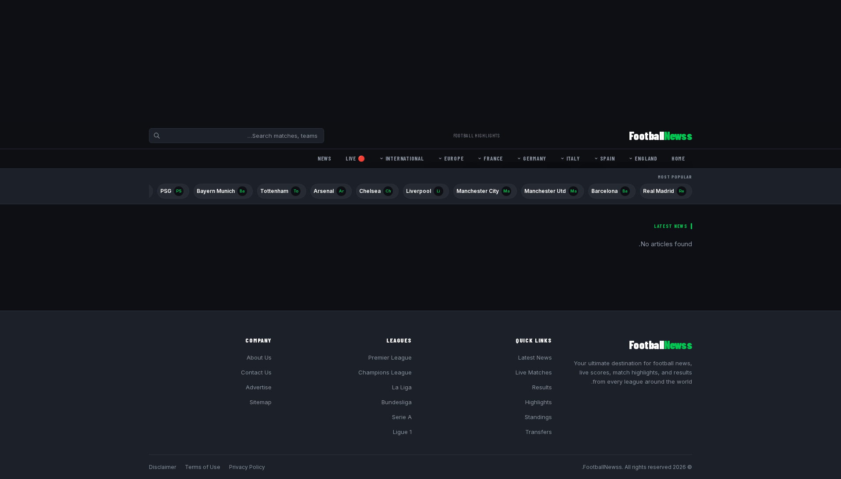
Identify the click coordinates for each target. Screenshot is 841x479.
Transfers (538, 431)
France (493, 158)
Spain (607, 158)
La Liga (402, 387)
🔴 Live (355, 158)
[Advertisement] (578, 61)
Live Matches (534, 372)
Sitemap (261, 402)
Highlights (538, 402)
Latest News (535, 357)
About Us (259, 357)
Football (660, 135)
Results (542, 387)
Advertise (259, 387)
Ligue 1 (402, 431)
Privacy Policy (247, 467)
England (646, 158)
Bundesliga (397, 402)
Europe (454, 158)
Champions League (385, 372)
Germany (534, 158)
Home (678, 158)
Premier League (390, 357)
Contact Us (256, 372)
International (404, 158)
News (325, 158)
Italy (573, 158)
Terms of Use (202, 467)
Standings (538, 416)
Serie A (402, 416)
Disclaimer (162, 467)
